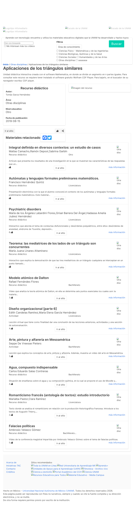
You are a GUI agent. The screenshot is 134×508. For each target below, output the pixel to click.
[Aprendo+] (102, 465)
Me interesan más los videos (21, 46)
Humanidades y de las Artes (93, 57)
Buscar (116, 44)
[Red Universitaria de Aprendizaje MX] (76, 465)
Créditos (10, 472)
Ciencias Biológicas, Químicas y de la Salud (80, 54)
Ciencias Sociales (67, 57)
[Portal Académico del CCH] (67, 472)
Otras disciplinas (67, 60)
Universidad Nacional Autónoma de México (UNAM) (48, 490)
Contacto (11, 468)
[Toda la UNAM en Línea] (44, 465)
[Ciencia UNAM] (90, 472)
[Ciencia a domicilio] (41, 472)
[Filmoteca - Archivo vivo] (94, 468)
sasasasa (82, 60)
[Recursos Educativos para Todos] (48, 475)
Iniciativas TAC (13, 465)
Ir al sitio (9, 131)
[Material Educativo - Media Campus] (85, 475)
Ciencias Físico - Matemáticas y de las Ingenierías (83, 50)
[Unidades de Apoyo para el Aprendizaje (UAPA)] (56, 468)
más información (117, 167)
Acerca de (11, 462)
